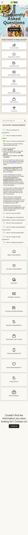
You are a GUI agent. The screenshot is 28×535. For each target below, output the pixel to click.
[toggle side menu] (2, 2)
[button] (25, 121)
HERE (14, 161)
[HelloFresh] (14, 2)
